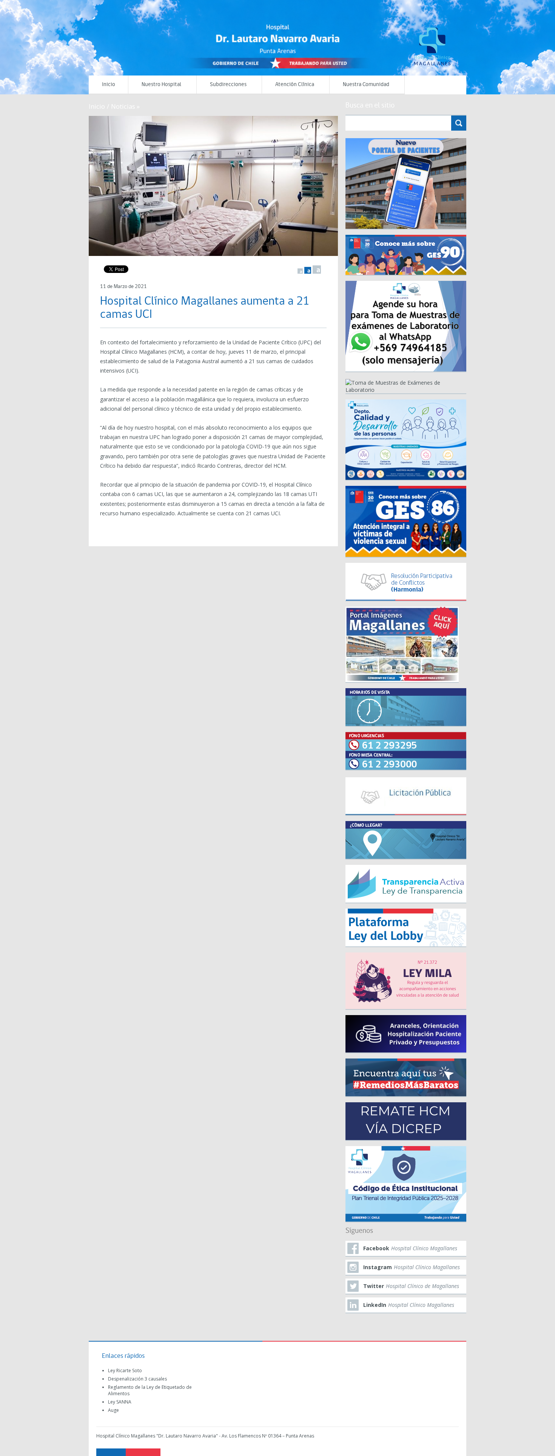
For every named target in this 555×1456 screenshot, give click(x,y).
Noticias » (125, 106)
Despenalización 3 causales (137, 1379)
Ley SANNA (119, 1402)
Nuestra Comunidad (366, 85)
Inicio (108, 85)
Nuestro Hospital (161, 85)
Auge (113, 1410)
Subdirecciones (228, 85)
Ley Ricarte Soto (125, 1370)
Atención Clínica (294, 85)
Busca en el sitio (370, 105)
